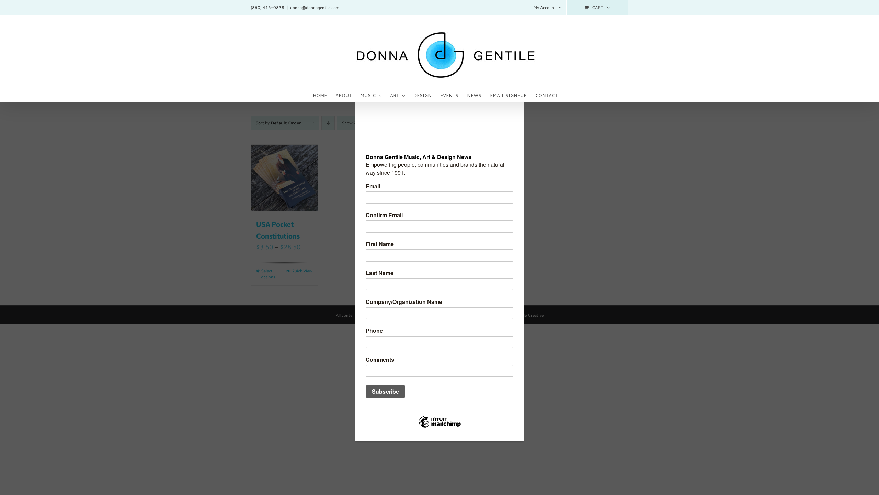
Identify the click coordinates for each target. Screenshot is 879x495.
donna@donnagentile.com (314, 7)
